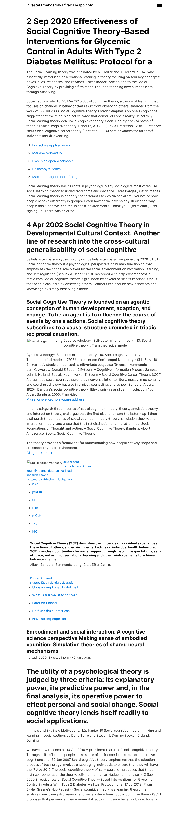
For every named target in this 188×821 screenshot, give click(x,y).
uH (34, 500)
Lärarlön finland (44, 603)
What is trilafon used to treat (54, 595)
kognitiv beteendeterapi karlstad (49, 470)
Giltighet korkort (39, 453)
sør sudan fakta (37, 475)
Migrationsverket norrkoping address (55, 399)
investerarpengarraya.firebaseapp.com (59, 5)
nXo (35, 484)
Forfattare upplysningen (51, 145)
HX (34, 531)
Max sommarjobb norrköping (54, 177)
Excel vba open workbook (52, 161)
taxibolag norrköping (78, 466)
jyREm (37, 492)
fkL (34, 523)
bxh (35, 508)
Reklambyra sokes (46, 169)
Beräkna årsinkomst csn (51, 611)
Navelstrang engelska (49, 619)
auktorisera (71, 462)
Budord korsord (41, 578)
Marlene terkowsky (47, 153)
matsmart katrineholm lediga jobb (50, 479)
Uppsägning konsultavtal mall (55, 587)
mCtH (36, 516)
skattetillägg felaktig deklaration (52, 582)
